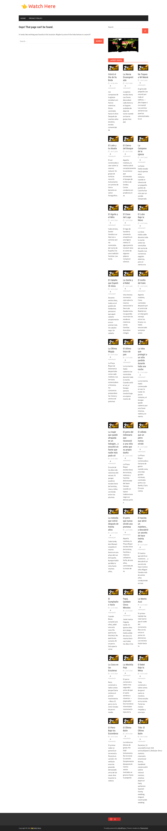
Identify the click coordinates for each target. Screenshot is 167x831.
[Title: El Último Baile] (143, 721)
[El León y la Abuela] (113, 138)
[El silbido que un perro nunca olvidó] (143, 425)
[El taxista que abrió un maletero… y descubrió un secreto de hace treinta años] (143, 511)
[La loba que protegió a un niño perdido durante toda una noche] (143, 341)
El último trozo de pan (127, 351)
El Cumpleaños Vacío (113, 601)
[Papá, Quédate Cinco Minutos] (128, 592)
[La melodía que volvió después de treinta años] (113, 511)
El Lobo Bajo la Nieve (141, 217)
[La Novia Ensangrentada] (128, 67)
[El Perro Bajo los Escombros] (113, 721)
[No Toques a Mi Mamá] (143, 67)
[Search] (145, 30)
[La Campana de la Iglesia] (143, 138)
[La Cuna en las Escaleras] (113, 658)
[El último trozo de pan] (128, 341)
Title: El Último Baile (141, 730)
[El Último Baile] (128, 721)
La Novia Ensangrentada (128, 77)
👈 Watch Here (38, 6)
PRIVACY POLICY (35, 18)
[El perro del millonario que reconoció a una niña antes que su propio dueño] (128, 425)
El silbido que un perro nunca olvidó (142, 438)
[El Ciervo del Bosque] (128, 138)
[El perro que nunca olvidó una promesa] (128, 511)
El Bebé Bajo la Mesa (141, 667)
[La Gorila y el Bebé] (128, 273)
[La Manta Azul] (143, 592)
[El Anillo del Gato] (143, 273)
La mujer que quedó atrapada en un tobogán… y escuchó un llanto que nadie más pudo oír (113, 444)
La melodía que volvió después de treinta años (113, 524)
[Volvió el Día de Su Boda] (113, 67)
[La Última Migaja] (113, 341)
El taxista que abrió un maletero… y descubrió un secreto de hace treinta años (143, 530)
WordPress (122, 828)
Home (23, 18)
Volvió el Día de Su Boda (112, 77)
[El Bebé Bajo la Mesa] (143, 658)
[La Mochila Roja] (128, 658)
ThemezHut (144, 828)
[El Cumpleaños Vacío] (113, 592)
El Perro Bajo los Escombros (113, 730)
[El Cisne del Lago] (128, 207)
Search (110, 27)
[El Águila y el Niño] (113, 207)
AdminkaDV (112, 88)
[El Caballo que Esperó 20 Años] (113, 273)
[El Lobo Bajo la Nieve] (143, 207)
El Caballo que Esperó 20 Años (113, 283)
